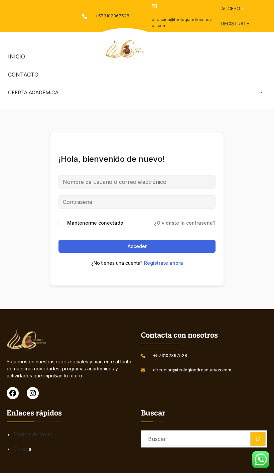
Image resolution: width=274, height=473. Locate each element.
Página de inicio (32, 434)
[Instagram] (33, 393)
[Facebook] (13, 393)
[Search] (258, 439)
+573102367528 (112, 15)
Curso (21, 449)
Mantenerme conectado (95, 223)
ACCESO (230, 8)
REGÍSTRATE (235, 23)
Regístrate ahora (163, 263)
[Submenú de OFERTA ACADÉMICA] (260, 92)
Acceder (137, 246)
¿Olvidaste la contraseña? (185, 223)
